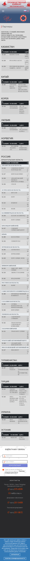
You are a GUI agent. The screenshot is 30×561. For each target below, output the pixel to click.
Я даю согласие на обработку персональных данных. (14, 471)
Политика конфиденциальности (15, 558)
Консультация (15, 465)
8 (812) (16, 489)
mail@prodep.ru (16, 493)
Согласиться (15, 554)
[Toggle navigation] (3, 11)
